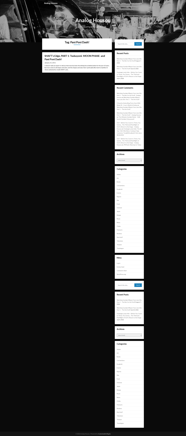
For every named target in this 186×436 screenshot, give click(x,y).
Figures (119, 196)
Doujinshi (119, 189)
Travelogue (120, 248)
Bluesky (104, 3)
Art (118, 178)
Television (120, 241)
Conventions (121, 185)
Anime (119, 174)
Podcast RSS (95, 3)
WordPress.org (121, 274)
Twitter (123, 3)
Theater (119, 244)
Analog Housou (50, 3)
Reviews (119, 233)
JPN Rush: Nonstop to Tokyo (132, 145)
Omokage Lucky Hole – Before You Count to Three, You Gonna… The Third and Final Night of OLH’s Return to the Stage (129, 74)
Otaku (119, 226)
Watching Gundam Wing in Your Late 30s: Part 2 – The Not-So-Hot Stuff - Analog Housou (129, 95)
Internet (119, 208)
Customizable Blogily (104, 434)
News (118, 222)
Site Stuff (120, 237)
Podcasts (119, 230)
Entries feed (120, 267)
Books (119, 182)
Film (118, 200)
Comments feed (122, 270)
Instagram (114, 3)
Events (119, 193)
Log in (118, 263)
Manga (119, 215)
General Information (136, 3)
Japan (118, 211)
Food (118, 204)
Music (118, 219)
